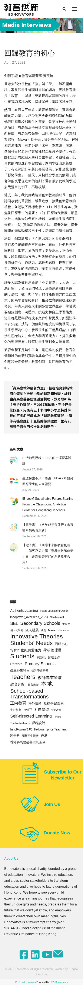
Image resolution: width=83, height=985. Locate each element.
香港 (44, 735)
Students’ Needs (31, 643)
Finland (57, 716)
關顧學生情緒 (30, 735)
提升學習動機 (39, 670)
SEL (14, 623)
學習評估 (41, 657)
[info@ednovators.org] (58, 954)
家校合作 (54, 657)
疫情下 (27, 709)
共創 (43, 630)
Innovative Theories (36, 636)
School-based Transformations (29, 694)
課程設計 (38, 723)
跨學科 (15, 735)
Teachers (23, 677)
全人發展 (32, 630)
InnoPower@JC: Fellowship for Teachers (38, 729)
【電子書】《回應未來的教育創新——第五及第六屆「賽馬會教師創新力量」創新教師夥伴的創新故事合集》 (47, 553)
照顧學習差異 (53, 703)
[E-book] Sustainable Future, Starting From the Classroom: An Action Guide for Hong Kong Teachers (47, 504)
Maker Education (58, 630)
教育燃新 (33, 684)
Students (22, 656)
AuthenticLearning (24, 610)
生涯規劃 (15, 709)
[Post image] (14, 460)
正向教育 (18, 703)
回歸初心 (61, 644)
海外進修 (35, 703)
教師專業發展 (50, 677)
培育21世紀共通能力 (25, 650)
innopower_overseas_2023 (29, 617)
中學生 (66, 624)
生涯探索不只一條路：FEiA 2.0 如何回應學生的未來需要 (47, 481)
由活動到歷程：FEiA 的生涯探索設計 (46, 460)
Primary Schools (40, 663)
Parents (16, 664)
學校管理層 (52, 650)
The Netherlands (20, 723)
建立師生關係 (19, 670)
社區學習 (41, 710)
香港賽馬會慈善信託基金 (27, 742)
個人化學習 (16, 630)
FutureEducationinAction (54, 610)
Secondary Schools (40, 623)
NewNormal (57, 617)
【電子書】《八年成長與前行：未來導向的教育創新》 (47, 527)
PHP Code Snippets (25, 982)
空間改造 (56, 709)
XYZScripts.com (59, 982)
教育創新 (18, 684)
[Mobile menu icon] (74, 9)
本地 (47, 684)
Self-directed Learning (31, 716)
